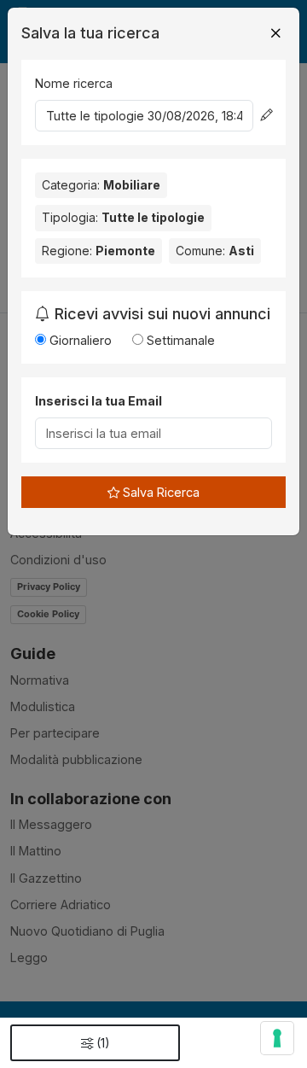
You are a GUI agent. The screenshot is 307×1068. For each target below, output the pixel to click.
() (103, 1043)
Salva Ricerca (159, 492)
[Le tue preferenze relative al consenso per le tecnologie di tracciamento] (277, 1038)
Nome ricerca (74, 83)
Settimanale (179, 340)
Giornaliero (79, 340)
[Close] (275, 33)
